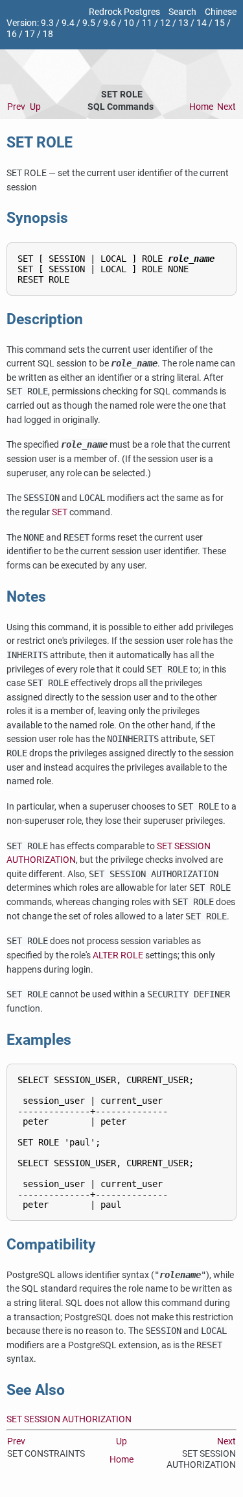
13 (183, 23)
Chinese (221, 12)
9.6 (109, 23)
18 (48, 34)
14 (201, 23)
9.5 (88, 23)
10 (129, 23)
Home (201, 106)
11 (147, 23)
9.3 (47, 23)
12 (165, 23)
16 (11, 34)
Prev (16, 106)
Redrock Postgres (124, 12)
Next (226, 106)
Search (182, 12)
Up (35, 106)
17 (30, 34)
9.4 (68, 23)
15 (219, 23)
